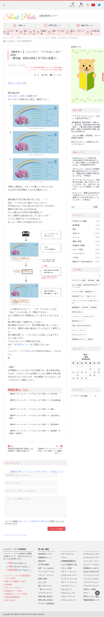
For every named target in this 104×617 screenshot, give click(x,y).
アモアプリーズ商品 (79, 280)
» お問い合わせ (9, 600)
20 (99, 372)
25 (90, 375)
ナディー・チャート (79, 330)
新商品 (90, 339)
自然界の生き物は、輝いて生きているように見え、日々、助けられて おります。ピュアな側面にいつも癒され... (86, 184)
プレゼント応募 (77, 292)
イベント (76, 237)
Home (5, 38)
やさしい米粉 (66, 568)
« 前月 (86, 357)
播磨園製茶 (76, 307)
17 (86, 372)
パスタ (63, 557)
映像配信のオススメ (79, 339)
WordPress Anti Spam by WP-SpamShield (16, 535)
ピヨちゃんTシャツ (68, 600)
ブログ (11, 38)
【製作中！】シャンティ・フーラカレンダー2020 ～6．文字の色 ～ (34, 394)
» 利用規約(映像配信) (11, 597)
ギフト (86, 593)
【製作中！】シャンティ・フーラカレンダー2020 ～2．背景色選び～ (34, 424)
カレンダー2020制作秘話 (35, 67)
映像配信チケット (45, 557)
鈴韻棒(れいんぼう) (91, 568)
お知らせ (76, 233)
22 (77, 375)
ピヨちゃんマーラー (79, 335)
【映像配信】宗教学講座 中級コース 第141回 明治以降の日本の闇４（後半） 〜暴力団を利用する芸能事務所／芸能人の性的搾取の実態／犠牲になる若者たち (86, 126)
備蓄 (97, 280)
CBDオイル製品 (89, 589)
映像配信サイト (90, 292)
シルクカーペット (68, 586)
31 (86, 378)
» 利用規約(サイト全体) (12, 591)
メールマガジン (78, 253)
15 (77, 372)
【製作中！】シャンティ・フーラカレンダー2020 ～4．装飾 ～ (32, 409)
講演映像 (76, 225)
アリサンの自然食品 (46, 603)
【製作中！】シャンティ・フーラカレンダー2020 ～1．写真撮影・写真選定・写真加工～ (34, 432)
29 (77, 378)
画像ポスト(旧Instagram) (82, 262)
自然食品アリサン (78, 296)
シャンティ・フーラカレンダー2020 (42, 70)
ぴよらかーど (66, 589)
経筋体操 (94, 307)
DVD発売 (85, 307)
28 (73, 378)
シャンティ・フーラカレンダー (82, 316)
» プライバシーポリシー (12, 588)
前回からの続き (15, 83)
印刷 (45, 75)
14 (73, 372)
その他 (75, 257)
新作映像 (91, 280)
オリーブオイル (67, 554)
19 (94, 372)
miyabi (75, 158)
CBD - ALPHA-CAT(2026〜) (81, 326)
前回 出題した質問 (16, 96)
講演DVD (41, 561)
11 (90, 369)
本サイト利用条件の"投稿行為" (36, 521)
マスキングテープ (68, 596)
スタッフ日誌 (77, 249)
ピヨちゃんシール (68, 593)
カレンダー (42, 582)
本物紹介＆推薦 (78, 245)
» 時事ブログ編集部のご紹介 (14, 581)
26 (94, 375)
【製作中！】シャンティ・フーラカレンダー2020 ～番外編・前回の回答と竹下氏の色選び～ (47, 38)
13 (99, 369)
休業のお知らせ (77, 312)
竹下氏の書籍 (43, 565)
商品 (60, 70)
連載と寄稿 (76, 241)
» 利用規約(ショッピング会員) (15, 594)
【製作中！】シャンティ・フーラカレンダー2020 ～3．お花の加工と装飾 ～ (34, 416)
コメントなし (57, 75)
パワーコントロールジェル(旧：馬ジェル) (85, 302)
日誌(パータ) (90, 296)
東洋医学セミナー (22, 344)
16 (82, 372)
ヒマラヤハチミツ (45, 593)
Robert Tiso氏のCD (91, 572)
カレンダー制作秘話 (54, 67)
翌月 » (86, 355)
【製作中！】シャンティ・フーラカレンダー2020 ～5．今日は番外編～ (34, 401)
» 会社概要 (7, 585)
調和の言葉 (42, 579)
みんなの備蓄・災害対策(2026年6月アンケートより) (86, 286)
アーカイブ (75, 396)
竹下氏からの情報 (79, 221)
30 (82, 378)
